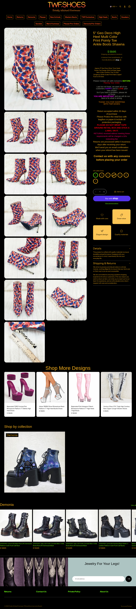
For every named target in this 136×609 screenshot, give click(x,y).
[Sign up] (129, 579)
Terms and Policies (126, 606)
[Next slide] (32, 387)
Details (97, 248)
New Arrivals (55, 17)
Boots (114, 17)
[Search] (120, 6)
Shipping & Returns (104, 263)
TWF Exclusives (87, 17)
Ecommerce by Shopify (35, 606)
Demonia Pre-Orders (92, 24)
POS (25, 606)
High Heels (103, 17)
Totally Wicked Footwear (16, 606)
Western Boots (71, 17)
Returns (20, 17)
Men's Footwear (53, 24)
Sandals (39, 24)
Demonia (31, 17)
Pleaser (43, 17)
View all (133, 505)
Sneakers (125, 17)
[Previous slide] (7, 387)
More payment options (111, 203)
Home (9, 17)
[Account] (124, 6)
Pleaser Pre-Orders (71, 24)
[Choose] (32, 400)
